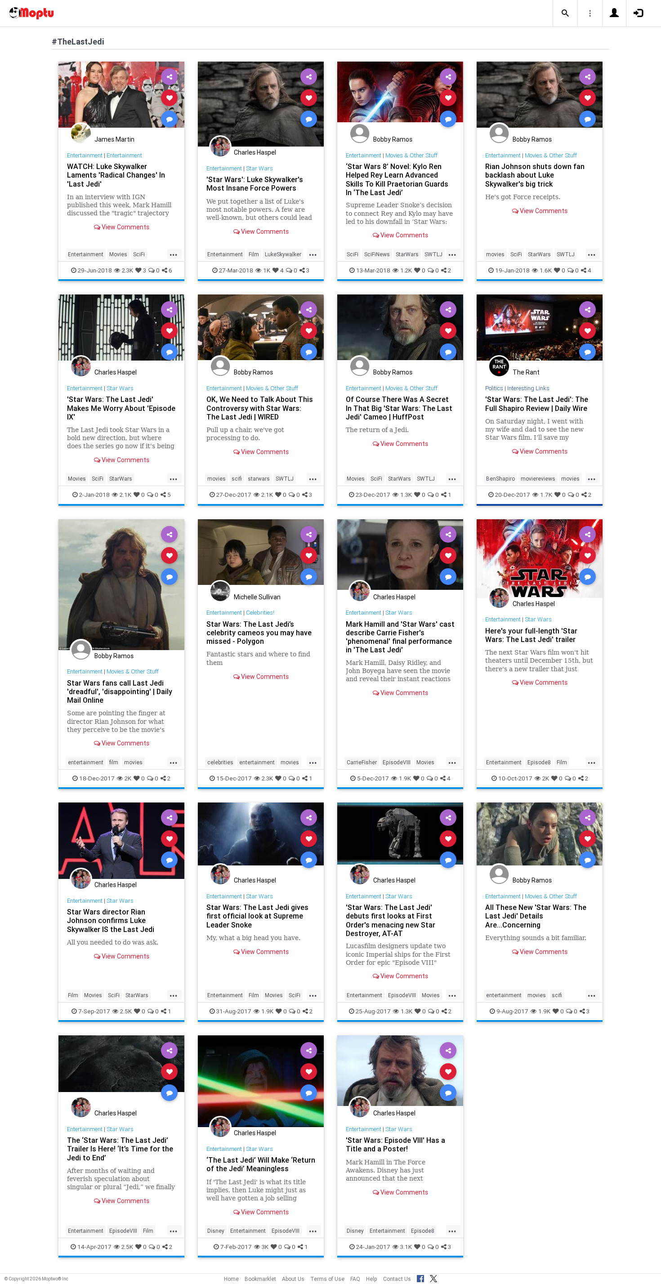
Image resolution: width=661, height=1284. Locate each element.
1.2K (406, 270)
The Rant (526, 372)
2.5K (126, 1011)
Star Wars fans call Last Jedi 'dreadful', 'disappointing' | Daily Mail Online (119, 691)
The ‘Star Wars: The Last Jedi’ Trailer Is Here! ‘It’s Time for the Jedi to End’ (120, 1149)
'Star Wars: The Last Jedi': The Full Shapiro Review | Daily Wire (536, 403)
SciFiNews (377, 254)
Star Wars (259, 168)
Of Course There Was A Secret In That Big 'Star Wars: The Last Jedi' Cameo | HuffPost (399, 408)
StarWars (407, 254)
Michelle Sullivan (257, 597)
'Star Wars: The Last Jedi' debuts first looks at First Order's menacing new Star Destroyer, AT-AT (390, 920)
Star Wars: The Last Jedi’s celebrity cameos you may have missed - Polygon (259, 633)
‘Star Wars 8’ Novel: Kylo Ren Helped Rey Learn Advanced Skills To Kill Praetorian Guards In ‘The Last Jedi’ (397, 179)
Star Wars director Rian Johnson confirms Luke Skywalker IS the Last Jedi (110, 920)
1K (266, 270)
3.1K (406, 1247)
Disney (215, 1230)
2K (128, 778)
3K (265, 1247)
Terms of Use (327, 1278)
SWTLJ (433, 254)
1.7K (546, 494)
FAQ (355, 1278)
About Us (293, 1278)
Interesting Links (528, 388)
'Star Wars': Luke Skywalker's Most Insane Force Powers (254, 183)
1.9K (405, 778)
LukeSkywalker (283, 254)
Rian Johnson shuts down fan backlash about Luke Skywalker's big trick (535, 175)
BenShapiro (500, 478)
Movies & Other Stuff (411, 155)
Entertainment (85, 155)
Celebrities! (260, 612)
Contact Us (397, 1278)
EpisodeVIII (397, 762)
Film (254, 254)
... (174, 254)
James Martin (114, 139)
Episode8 (539, 762)
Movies (118, 254)
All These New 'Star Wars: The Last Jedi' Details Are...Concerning (535, 916)
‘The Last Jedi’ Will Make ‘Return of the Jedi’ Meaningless (260, 1164)
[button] (565, 13)
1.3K (406, 494)
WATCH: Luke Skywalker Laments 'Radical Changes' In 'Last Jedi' (116, 175)
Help (371, 1278)
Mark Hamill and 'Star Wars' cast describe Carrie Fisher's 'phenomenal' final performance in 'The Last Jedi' (400, 637)
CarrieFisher (362, 762)
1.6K (546, 270)
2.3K (127, 270)
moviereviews (538, 478)
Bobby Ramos (392, 139)
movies (495, 254)
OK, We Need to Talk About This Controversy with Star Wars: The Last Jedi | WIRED (259, 408)
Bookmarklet (260, 1278)
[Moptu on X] (433, 1277)
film (113, 762)
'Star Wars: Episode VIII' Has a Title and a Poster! (395, 1144)
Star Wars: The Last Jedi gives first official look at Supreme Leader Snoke (257, 916)
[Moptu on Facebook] (420, 1277)
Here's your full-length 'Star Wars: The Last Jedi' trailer (531, 635)
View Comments (124, 227)
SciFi (139, 254)
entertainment (85, 762)
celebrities (220, 762)
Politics (494, 388)
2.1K (125, 494)
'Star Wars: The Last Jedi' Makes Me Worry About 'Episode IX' (121, 408)
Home (231, 1278)
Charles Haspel (255, 152)
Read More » (121, 97)
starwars (259, 478)
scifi (237, 478)
